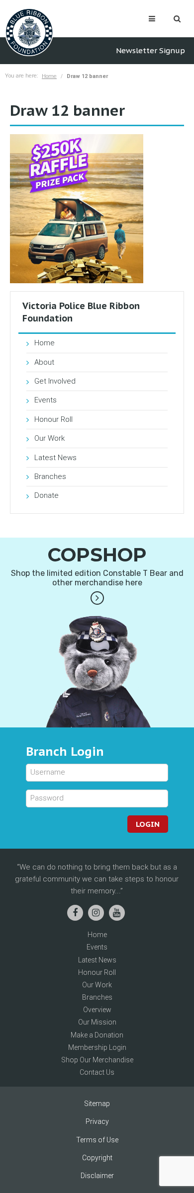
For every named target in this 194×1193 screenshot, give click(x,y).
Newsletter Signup (150, 50)
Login (148, 824)
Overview (97, 1010)
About (44, 362)
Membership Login (97, 1047)
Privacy (97, 1121)
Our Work (49, 438)
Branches (50, 476)
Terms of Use (97, 1140)
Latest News (55, 457)
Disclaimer (97, 1176)
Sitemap (97, 1104)
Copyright (97, 1158)
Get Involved (55, 381)
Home (49, 76)
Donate (46, 495)
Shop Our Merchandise (97, 1060)
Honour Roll (53, 419)
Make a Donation (97, 1035)
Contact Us (97, 1072)
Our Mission (97, 1022)
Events (45, 400)
